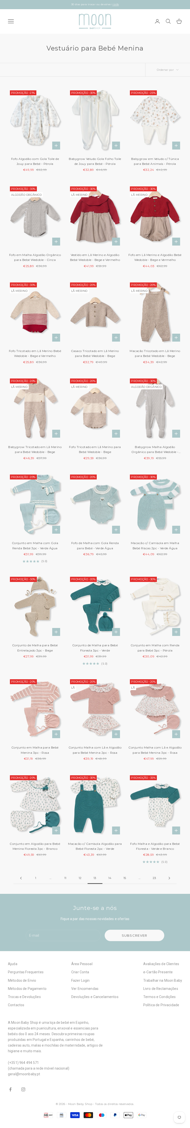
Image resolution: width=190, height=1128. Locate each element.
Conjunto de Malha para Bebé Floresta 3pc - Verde (95, 647)
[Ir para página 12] (20, 878)
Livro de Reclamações (160, 989)
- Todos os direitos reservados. (113, 1104)
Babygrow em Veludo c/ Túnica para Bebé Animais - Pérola (155, 161)
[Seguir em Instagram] (23, 1089)
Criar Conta (80, 972)
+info (115, 4)
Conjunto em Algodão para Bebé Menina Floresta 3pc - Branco (35, 846)
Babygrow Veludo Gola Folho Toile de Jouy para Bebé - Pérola (95, 161)
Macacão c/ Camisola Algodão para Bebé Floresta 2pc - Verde (95, 846)
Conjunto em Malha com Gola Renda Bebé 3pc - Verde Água (35, 545)
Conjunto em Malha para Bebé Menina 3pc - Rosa (35, 750)
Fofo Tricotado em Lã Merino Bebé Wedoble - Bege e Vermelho (35, 353)
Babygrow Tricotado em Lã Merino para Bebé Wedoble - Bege (35, 449)
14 (110, 878)
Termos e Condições (159, 997)
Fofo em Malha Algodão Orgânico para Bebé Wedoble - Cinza (35, 257)
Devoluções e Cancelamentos (95, 997)
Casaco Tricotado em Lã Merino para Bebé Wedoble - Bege (95, 353)
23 (154, 878)
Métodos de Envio (22, 980)
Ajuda (12, 964)
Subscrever (134, 935)
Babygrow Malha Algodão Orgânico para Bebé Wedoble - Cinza (154, 450)
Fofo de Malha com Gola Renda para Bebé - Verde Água (95, 545)
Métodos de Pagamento (27, 989)
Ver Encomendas (84, 989)
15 (124, 878)
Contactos (16, 1005)
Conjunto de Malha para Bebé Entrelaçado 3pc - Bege (35, 647)
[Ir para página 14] (169, 878)
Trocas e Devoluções (24, 997)
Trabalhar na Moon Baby (162, 980)
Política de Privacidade (161, 1005)
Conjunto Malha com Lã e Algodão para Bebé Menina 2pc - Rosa (95, 750)
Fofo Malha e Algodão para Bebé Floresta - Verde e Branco (155, 846)
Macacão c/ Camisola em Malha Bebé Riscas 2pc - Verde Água (155, 545)
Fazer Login (80, 980)
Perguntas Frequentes (26, 972)
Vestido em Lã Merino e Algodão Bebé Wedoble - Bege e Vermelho (95, 257)
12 (80, 878)
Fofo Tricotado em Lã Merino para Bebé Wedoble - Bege (95, 449)
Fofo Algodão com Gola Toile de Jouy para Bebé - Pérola (35, 161)
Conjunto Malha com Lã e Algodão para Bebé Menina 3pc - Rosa (155, 750)
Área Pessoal (82, 964)
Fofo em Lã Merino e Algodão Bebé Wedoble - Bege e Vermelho (154, 257)
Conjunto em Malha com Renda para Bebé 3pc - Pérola (155, 647)
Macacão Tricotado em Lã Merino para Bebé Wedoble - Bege (155, 353)
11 (65, 878)
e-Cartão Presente (158, 972)
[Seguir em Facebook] (10, 1089)
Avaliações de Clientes (161, 964)
